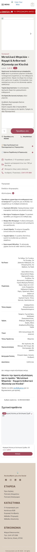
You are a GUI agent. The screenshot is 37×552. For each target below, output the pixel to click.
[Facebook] (6, 480)
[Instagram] (11, 480)
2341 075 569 (26, 173)
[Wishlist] (31, 413)
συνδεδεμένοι (18, 388)
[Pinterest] (20, 480)
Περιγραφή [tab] (6, 184)
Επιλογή (17, 454)
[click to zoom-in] (18, 33)
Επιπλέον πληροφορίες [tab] (10, 188)
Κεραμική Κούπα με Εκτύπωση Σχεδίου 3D (16, 447)
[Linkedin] (15, 480)
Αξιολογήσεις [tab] (8, 193)
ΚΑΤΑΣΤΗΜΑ (12, 502)
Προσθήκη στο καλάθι (22, 132)
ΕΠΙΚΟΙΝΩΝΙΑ (12, 527)
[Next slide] (31, 34)
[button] (32, 4)
